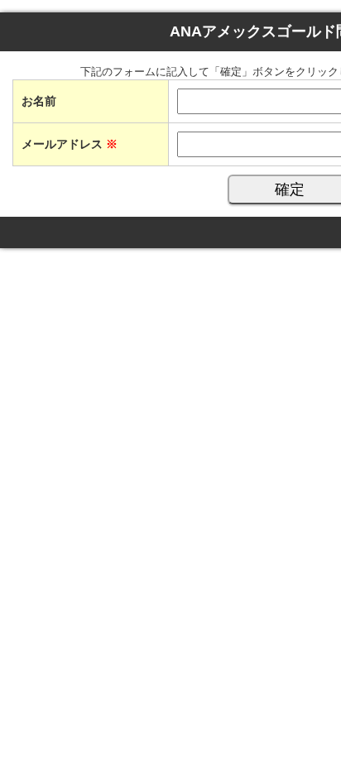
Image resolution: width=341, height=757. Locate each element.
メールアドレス (70, 144)
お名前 (39, 101)
